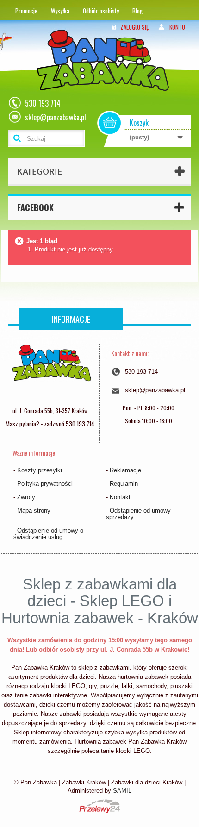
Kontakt (120, 497)
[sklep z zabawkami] (51, 373)
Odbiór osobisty (101, 10)
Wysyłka (60, 10)
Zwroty (26, 497)
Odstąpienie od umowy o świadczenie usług (48, 533)
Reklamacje (125, 470)
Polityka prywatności (45, 483)
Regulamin (124, 483)
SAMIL (122, 790)
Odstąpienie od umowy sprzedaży (138, 513)
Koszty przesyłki (39, 470)
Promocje (26, 10)
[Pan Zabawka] (106, 72)
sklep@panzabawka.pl (155, 390)
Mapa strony (33, 510)
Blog (137, 10)
